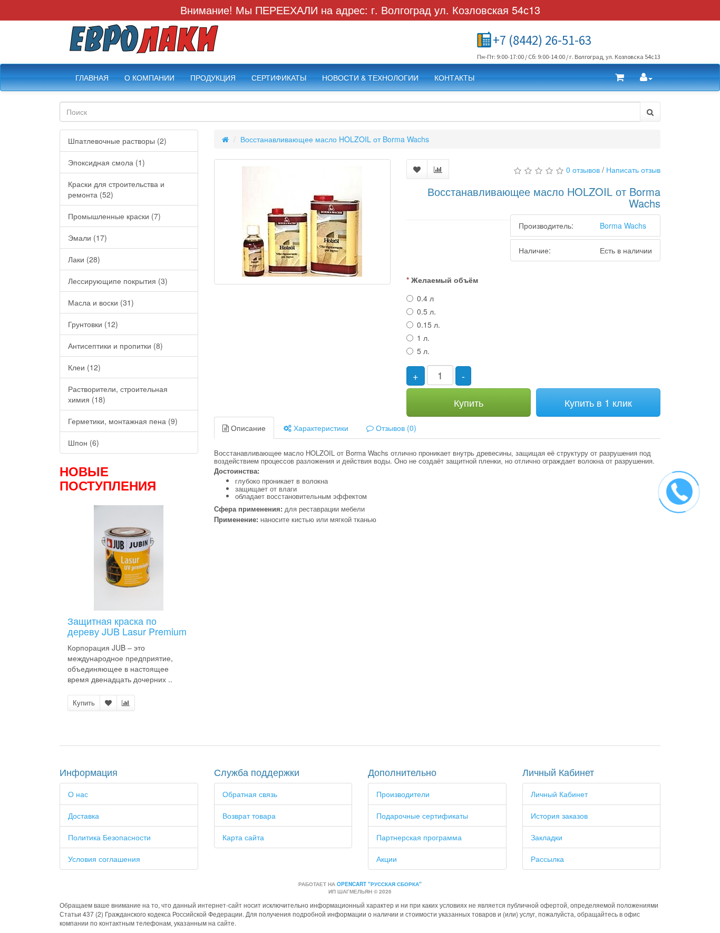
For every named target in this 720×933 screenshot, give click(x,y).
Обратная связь (249, 794)
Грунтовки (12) (93, 324)
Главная (92, 77)
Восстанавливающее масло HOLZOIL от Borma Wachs (334, 139)
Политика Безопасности (109, 837)
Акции (386, 858)
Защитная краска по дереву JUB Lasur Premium (127, 626)
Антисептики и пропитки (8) (115, 345)
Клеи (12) (84, 367)
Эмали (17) (87, 237)
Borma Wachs (623, 225)
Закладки (546, 837)
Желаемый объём (444, 279)
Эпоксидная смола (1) (106, 162)
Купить (84, 703)
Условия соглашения (104, 858)
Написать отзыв (633, 169)
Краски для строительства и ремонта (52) (116, 189)
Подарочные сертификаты (422, 815)
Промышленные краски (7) (114, 216)
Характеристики (319, 428)
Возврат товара (249, 815)
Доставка (83, 815)
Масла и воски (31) (101, 302)
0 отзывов (583, 169)
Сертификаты (278, 77)
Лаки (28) (84, 259)
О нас (78, 794)
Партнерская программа (419, 837)
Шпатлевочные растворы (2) (117, 140)
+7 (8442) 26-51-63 (542, 40)
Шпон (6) (83, 442)
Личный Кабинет (559, 794)
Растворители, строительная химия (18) (118, 394)
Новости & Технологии (370, 77)
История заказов (559, 815)
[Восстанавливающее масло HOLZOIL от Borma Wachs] (302, 221)
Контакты (454, 77)
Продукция (213, 77)
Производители (403, 794)
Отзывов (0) (395, 428)
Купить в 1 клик (598, 402)
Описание (247, 428)
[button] (619, 77)
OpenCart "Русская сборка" (379, 884)
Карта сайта (243, 837)
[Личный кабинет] (646, 77)
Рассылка (547, 858)
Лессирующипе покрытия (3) (118, 281)
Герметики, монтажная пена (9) (123, 421)
